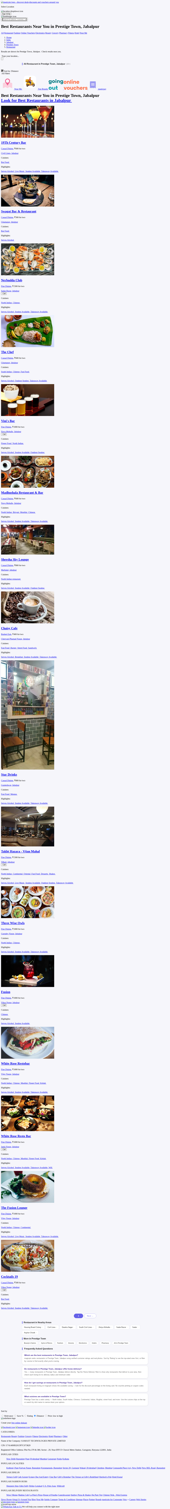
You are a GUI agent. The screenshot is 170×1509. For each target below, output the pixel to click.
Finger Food (6, 443)
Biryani (16, 512)
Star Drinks (9, 774)
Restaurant (8, 33)
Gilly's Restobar (64, 1477)
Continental (18, 874)
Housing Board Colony (33, 1327)
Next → (90, 1316)
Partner (92, 1499)
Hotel (77, 33)
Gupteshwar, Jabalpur (10, 785)
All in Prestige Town (121, 1343)
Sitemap (79, 1499)
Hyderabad (34, 1459)
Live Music (20, 171)
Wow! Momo (12, 1495)
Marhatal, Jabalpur (9, 570)
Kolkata (65, 1459)
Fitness (71, 33)
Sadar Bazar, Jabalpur (10, 291)
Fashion (17, 33)
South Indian (6, 372)
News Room (6, 1499)
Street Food (22, 648)
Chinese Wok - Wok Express (115, 1495)
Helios (32, 1486)
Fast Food (25, 372)
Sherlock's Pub (105, 1477)
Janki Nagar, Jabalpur (10, 1147)
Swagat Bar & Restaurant (18, 211)
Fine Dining (6, 286)
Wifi (51, 1167)
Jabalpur (9, 42)
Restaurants (6, 1436)
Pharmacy (63, 33)
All (2, 33)
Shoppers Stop (12, 1486)
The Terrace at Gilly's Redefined (85, 1477)
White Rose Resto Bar (16, 1136)
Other (65, 1436)
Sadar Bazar (121, 1327)
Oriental (27, 874)
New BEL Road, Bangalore (153, 1468)
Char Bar (53, 1477)
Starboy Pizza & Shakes (81, 1495)
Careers (132, 1499)
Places (85, 1499)
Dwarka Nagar (68, 1327)
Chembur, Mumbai (104, 1468)
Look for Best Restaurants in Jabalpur (36, 100)
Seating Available (33, 171)
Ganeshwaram (64, 1495)
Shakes (52, 874)
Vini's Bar (8, 421)
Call (4, 294)
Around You (26, 1499)
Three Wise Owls (13, 923)
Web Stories (141, 1499)
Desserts (44, 874)
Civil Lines (52, 1327)
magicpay (102, 89)
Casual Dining (7, 148)
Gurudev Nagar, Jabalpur (11, 934)
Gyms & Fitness (46, 1343)
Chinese (16, 303)
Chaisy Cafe (9, 628)
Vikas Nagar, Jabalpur (10, 1002)
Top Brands (42, 89)
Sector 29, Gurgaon (71, 1468)
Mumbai (43, 1459)
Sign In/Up (6, 14)
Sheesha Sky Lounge (15, 559)
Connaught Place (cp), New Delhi (127, 1468)
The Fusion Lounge (14, 1207)
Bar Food (5, 162)
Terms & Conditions (66, 1499)
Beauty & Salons (30, 1343)
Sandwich (32, 648)
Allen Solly (24, 1486)
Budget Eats (6, 634)
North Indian (6, 303)
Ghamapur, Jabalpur (9, 222)
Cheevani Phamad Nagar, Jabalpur (15, 639)
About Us (16, 1499)
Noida (59, 1459)
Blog (34, 1499)
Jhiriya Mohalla (104, 1327)
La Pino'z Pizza (35, 1495)
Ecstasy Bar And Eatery (39, 1477)
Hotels (94, 1343)
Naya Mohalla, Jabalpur (11, 431)
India (8, 40)
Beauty (48, 33)
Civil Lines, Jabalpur (9, 153)
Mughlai (24, 512)
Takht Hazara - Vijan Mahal (20, 851)
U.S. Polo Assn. (49, 1486)
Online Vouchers (28, 33)
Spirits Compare (51, 1499)
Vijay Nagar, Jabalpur (10, 1074)
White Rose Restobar (15, 1063)
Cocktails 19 (9, 1276)
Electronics (40, 33)
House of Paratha (50, 1495)
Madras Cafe (23, 1495)
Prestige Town (12, 45)
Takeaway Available (50, 171)
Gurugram (52, 1459)
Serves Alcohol (7, 171)
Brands (98, 1499)
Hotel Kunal (117, 1477)
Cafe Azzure (23, 1477)
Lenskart (38, 1486)
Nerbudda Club (11, 280)
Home (9, 37)
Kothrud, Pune (12, 1468)
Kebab (43, 1083)
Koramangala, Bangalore (51, 1468)
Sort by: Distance (10, 71)
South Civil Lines (86, 1327)
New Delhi (11, 1459)
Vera (125, 1499)
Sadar (135, 1327)
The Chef (7, 352)
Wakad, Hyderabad (88, 1468)
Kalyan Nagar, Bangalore (30, 1468)
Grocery (55, 33)
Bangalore (20, 1459)
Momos (13, 794)
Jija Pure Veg (96, 1495)
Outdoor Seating (22, 381)
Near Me (83, 33)
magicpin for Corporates (112, 1499)
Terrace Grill (11, 1477)
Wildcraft (61, 1486)
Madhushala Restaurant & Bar (22, 492)
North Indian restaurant (11, 579)
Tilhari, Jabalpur (8, 862)
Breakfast (19, 657)
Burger (13, 648)
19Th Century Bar (13, 142)
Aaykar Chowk (30, 1333)
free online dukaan (19, 1423)
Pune (27, 1459)
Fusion (5, 992)
